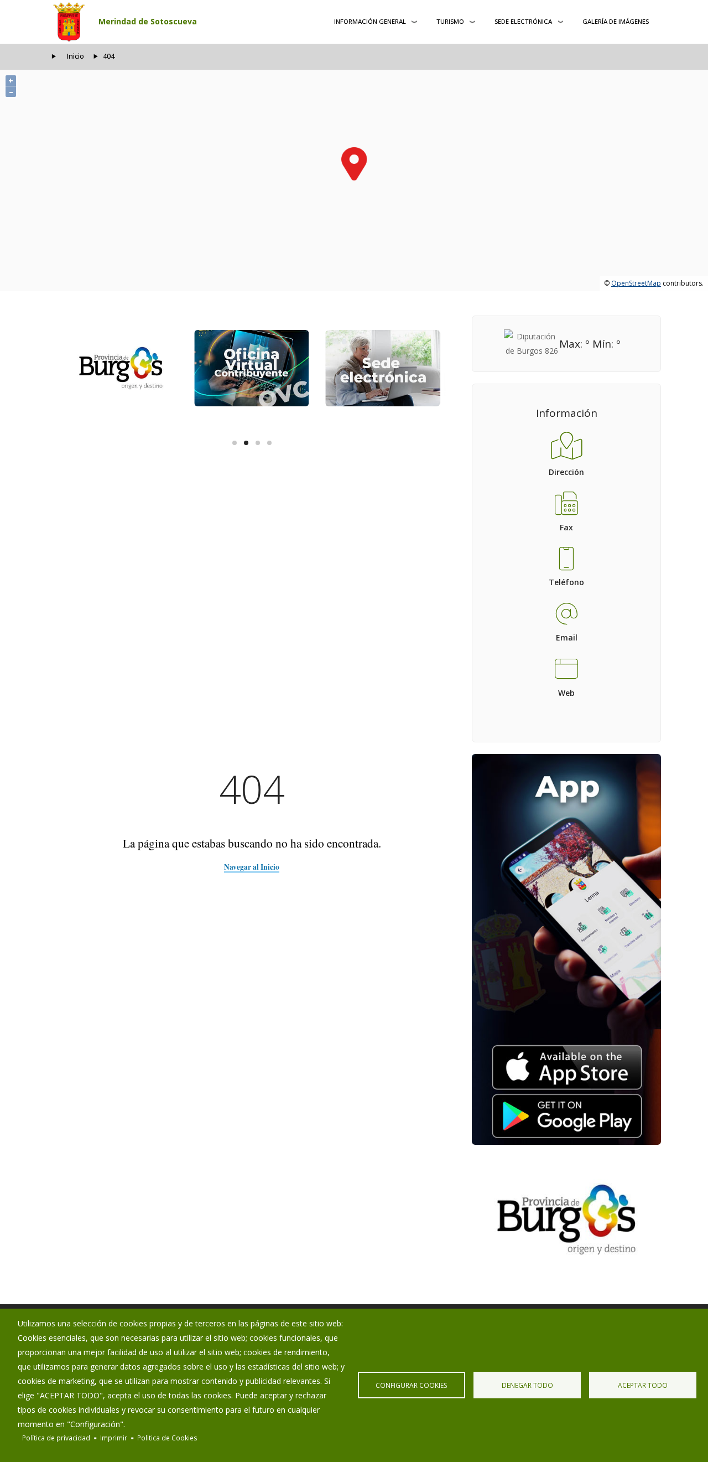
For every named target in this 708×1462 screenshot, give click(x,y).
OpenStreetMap (636, 283)
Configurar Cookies (411, 1385)
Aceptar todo (643, 1385)
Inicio (75, 56)
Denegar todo (527, 1385)
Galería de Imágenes (615, 21)
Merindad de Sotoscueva (147, 21)
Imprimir (113, 1437)
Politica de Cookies (167, 1437)
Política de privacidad (56, 1437)
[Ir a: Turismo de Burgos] (566, 1219)
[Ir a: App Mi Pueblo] (566, 949)
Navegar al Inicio (251, 866)
